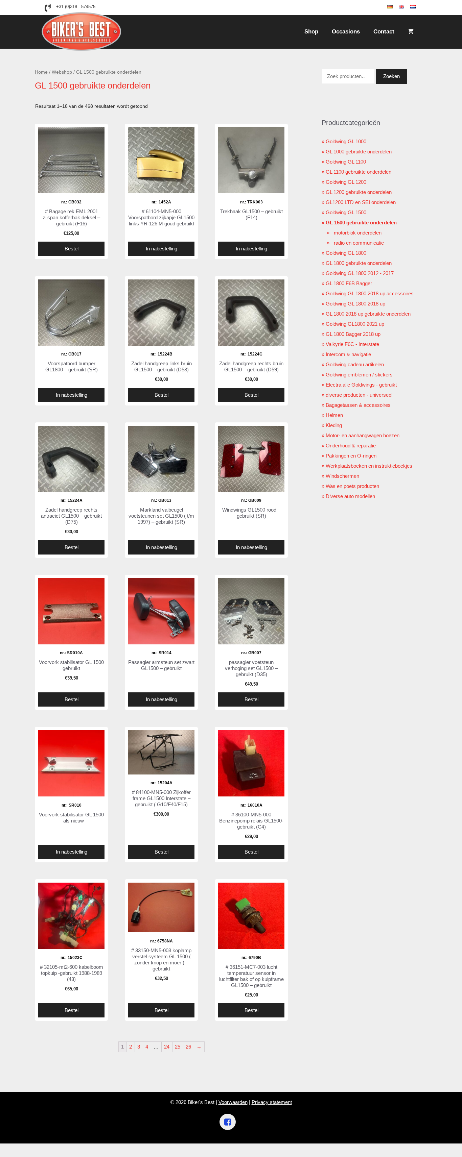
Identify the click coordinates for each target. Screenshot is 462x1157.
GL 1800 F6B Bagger (349, 283)
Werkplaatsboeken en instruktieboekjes (369, 466)
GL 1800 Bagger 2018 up (353, 334)
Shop (311, 31)
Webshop (62, 72)
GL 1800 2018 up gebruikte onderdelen (368, 314)
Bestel (71, 248)
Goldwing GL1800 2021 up (355, 324)
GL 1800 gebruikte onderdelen (359, 263)
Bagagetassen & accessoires (358, 405)
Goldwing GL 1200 (346, 182)
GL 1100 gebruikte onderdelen (358, 172)
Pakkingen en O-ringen (351, 456)
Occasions (346, 31)
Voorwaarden (233, 1102)
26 (188, 1047)
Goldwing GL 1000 (346, 141)
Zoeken (391, 76)
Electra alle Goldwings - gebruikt (361, 385)
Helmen (334, 415)
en (407, 6)
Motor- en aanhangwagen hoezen (362, 435)
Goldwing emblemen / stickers (359, 374)
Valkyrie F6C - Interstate (352, 344)
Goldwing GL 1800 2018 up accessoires (370, 293)
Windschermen (342, 476)
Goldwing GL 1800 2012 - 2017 (360, 273)
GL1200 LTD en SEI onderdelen (361, 202)
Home (41, 72)
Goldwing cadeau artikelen (355, 364)
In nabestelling (161, 248)
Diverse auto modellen (350, 496)
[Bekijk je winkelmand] (410, 32)
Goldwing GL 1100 (346, 162)
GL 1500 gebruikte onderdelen (361, 222)
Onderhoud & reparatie (351, 445)
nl (418, 6)
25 (177, 1047)
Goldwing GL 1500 (346, 212)
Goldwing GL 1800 (346, 253)
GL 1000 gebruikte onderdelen (359, 151)
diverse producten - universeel (359, 395)
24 (166, 1047)
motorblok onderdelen (358, 233)
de (396, 6)
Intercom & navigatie (348, 354)
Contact (383, 31)
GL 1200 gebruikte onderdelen (359, 192)
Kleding (334, 425)
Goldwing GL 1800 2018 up (355, 303)
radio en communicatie (359, 243)
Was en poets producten (352, 486)
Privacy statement (272, 1102)
